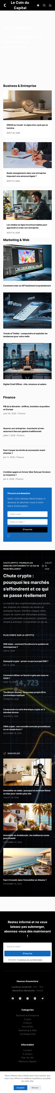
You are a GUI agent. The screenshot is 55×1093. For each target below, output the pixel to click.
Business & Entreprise (27, 1015)
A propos (27, 1054)
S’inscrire (27, 529)
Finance (27, 1022)
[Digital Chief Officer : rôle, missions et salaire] (27, 361)
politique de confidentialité (33, 536)
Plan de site (27, 1057)
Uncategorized (27, 1034)
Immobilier (27, 1026)
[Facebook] (12, 998)
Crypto (27, 1019)
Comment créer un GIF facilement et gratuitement (27, 285)
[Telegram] (42, 998)
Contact (27, 1050)
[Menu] (50, 5)
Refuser (35, 1088)
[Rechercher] (44, 5)
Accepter (20, 1088)
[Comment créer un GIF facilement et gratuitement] (27, 263)
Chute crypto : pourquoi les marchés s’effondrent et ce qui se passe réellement (21, 566)
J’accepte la (28, 536)
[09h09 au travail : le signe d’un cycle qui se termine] (27, 105)
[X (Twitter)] (20, 998)
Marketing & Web (27, 1030)
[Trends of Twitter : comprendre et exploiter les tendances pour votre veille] (27, 310)
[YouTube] (35, 998)
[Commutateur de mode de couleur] (38, 5)
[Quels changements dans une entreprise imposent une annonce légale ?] (27, 155)
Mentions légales (28, 1061)
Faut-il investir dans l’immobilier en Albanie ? (25, 880)
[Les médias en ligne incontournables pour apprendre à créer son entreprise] (27, 205)
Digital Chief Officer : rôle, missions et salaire (24, 384)
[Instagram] (27, 998)
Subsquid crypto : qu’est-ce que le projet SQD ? (25, 661)
